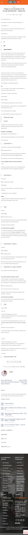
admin (20, 14)
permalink (23, 366)
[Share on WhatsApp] (8, 362)
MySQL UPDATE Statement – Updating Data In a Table (20, 382)
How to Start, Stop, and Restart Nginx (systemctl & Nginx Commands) (7, 382)
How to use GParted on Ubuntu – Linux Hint (15, 424)
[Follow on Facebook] (16, 520)
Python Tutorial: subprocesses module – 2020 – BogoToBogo (16, 414)
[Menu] (2, 2)
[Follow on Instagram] (19, 520)
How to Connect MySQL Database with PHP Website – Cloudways (15, 420)
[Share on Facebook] (10, 362)
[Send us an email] (23, 520)
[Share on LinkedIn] (20, 362)
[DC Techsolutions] (14, 2)
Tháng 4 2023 (4, 446)
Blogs (14, 7)
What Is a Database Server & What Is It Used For (15, 408)
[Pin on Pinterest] (18, 362)
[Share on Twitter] (13, 362)
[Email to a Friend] (15, 362)
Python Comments (9, 403)
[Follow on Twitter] (21, 520)
